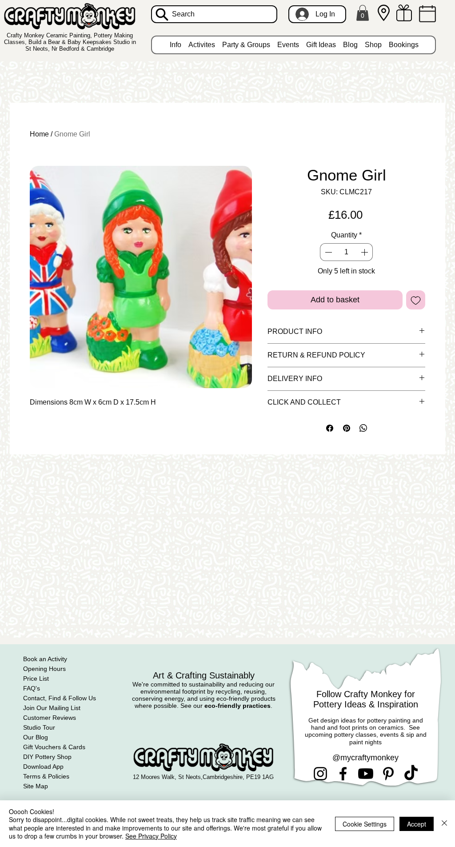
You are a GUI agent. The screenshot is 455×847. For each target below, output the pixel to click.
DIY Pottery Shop (47, 756)
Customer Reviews (49, 717)
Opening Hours (44, 668)
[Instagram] (320, 774)
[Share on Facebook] (329, 428)
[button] (362, 13)
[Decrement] (327, 252)
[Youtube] (366, 774)
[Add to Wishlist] (415, 299)
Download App (43, 766)
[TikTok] (411, 774)
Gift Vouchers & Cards (54, 747)
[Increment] (365, 252)
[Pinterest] (388, 774)
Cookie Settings (365, 823)
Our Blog (35, 737)
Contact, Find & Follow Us (59, 698)
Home (39, 134)
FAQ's (31, 688)
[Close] (444, 823)
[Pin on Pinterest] (346, 428)
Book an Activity (45, 658)
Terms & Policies (46, 776)
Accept (416, 823)
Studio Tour (39, 727)
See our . (226, 705)
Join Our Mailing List (51, 707)
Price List (36, 678)
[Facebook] (343, 774)
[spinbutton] (346, 252)
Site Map (35, 786)
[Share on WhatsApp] (363, 428)
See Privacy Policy (151, 835)
